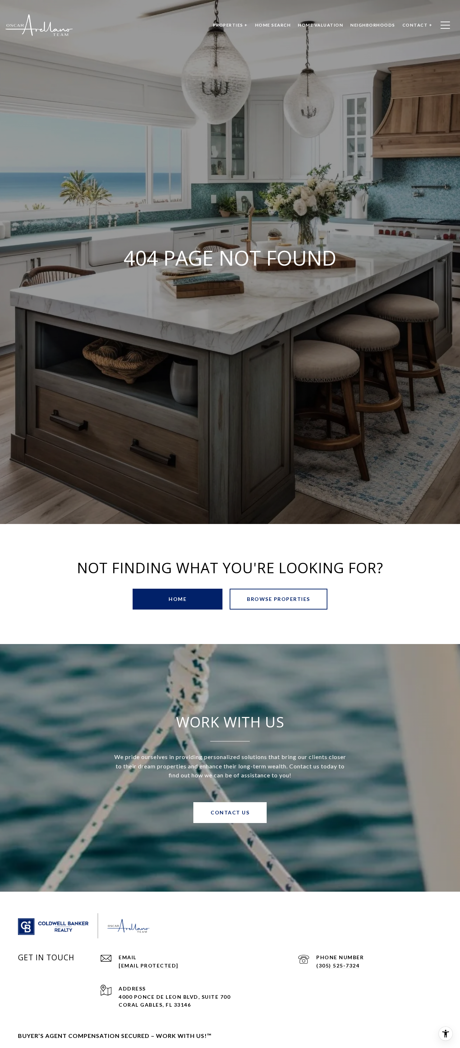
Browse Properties (278, 599)
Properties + (230, 25)
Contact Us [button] (230, 812)
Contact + (417, 25)
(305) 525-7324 (337, 965)
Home (178, 599)
